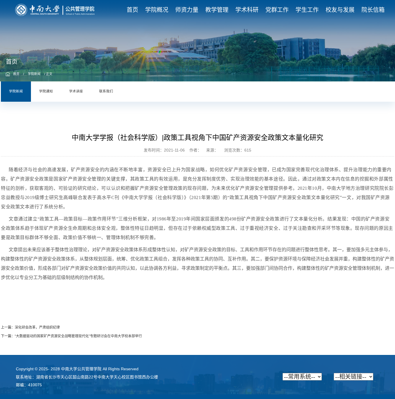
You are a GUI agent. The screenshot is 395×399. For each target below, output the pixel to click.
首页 (16, 74)
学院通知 (46, 91)
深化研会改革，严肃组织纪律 (37, 327)
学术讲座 (76, 91)
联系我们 (106, 91)
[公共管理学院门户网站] (55, 9)
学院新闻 (34, 74)
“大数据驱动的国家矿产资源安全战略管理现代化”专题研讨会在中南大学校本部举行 (78, 336)
